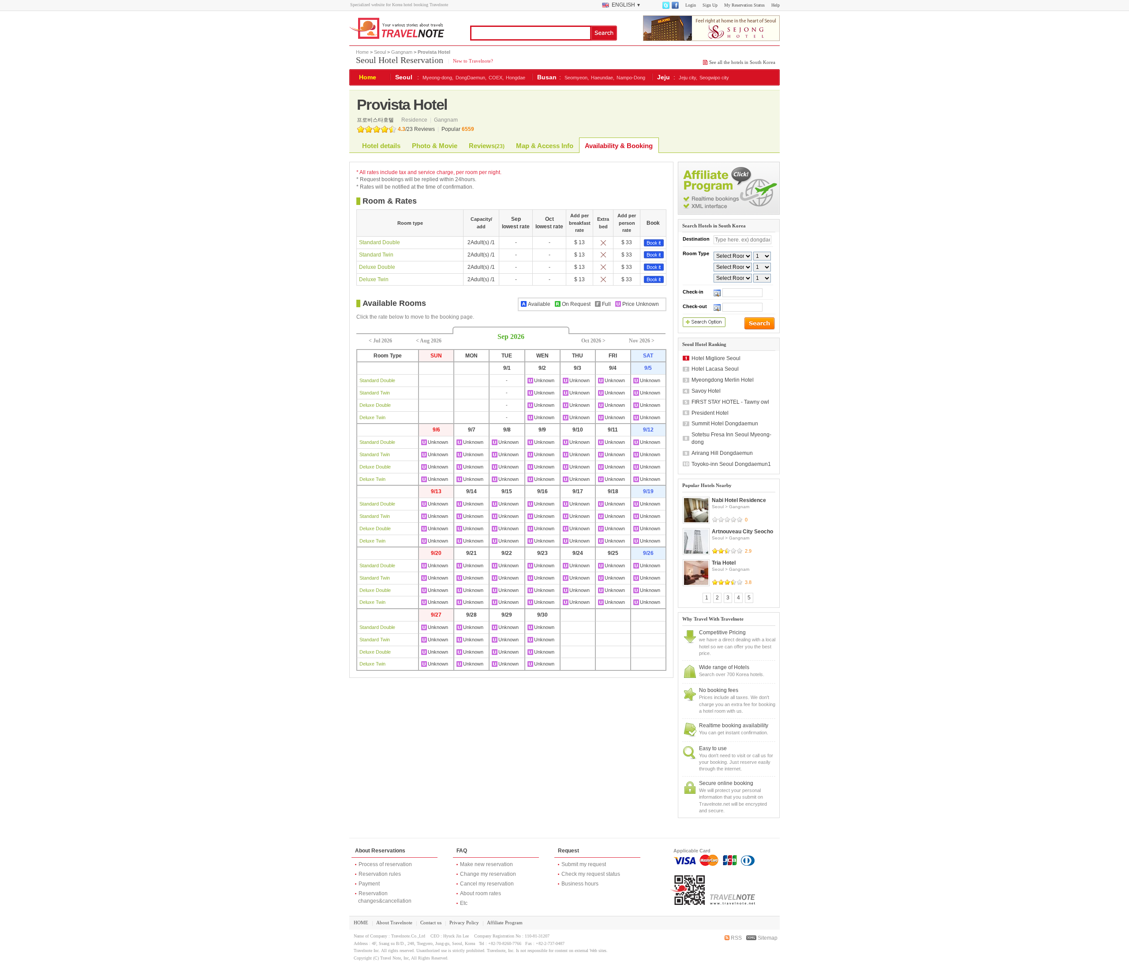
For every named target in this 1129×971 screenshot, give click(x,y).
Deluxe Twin (374, 279)
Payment (369, 884)
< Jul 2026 (380, 341)
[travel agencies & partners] (729, 213)
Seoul (380, 52)
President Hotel (710, 413)
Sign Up (710, 5)
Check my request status (590, 874)
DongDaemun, (471, 77)
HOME (361, 922)
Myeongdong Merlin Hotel (723, 380)
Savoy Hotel (706, 391)
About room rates (480, 893)
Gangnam (401, 52)
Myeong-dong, (437, 77)
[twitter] (665, 7)
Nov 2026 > (641, 341)
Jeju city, (688, 77)
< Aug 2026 (428, 341)
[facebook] (675, 7)
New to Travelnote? (472, 60)
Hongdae (515, 77)
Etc (463, 903)
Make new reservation (486, 864)
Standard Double (379, 242)
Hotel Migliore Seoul (716, 358)
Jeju (663, 77)
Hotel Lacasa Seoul (715, 369)
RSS (735, 938)
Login (690, 5)
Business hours (579, 884)
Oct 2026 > (593, 341)
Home (362, 52)
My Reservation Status (744, 5)
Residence (415, 120)
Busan (547, 77)
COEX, (496, 77)
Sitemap (767, 938)
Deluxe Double (377, 267)
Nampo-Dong (631, 77)
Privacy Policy (464, 922)
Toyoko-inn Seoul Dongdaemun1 (731, 464)
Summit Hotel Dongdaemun (725, 423)
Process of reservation (385, 864)
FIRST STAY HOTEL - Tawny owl (730, 402)
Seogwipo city (714, 77)
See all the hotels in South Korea (742, 62)
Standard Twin (376, 255)
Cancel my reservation (487, 884)
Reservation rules (380, 874)
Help (775, 5)
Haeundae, (602, 77)
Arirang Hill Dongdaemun (722, 453)
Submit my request (583, 864)
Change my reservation (488, 874)
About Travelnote (394, 922)
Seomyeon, (576, 77)
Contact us (430, 922)
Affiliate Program (505, 922)
